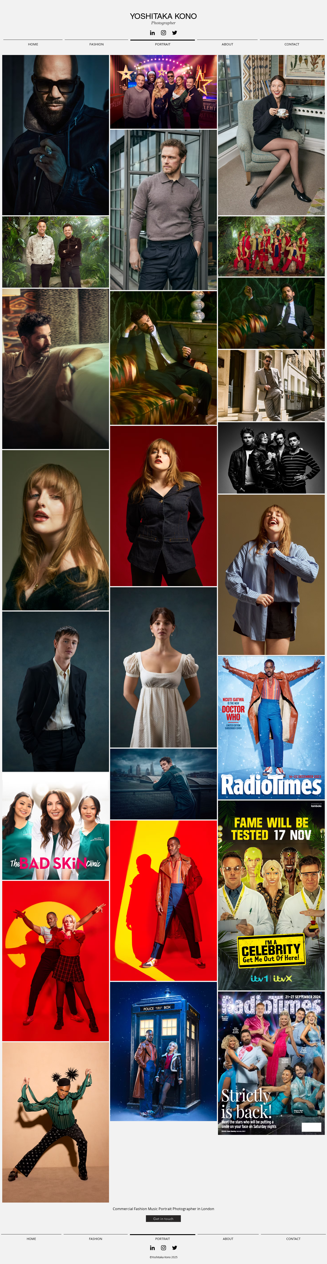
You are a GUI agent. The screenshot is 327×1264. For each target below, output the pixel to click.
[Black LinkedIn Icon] (152, 32)
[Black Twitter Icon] (174, 32)
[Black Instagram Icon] (163, 32)
